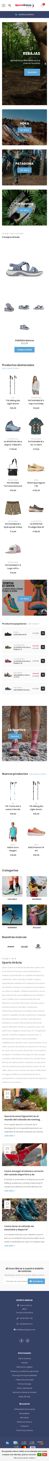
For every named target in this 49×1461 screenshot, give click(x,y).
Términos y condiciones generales (24, 1371)
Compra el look (24, 349)
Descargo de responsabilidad (24, 1375)
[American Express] (7, 1443)
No (45, 1455)
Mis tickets (24, 1417)
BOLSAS (30, 905)
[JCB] (16, 1448)
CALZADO (6, 877)
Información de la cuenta (24, 1409)
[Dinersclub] (32, 1443)
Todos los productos (24, 1430)
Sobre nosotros (24, 1358)
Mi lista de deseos (24, 1422)
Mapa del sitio (24, 1396)
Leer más (9, 1135)
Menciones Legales (25, 1367)
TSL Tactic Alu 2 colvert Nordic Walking (13, 809)
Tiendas (24, 1362)
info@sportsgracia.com (25, 1329)
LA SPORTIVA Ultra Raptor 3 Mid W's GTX (13, 444)
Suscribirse (37, 1281)
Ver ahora (24, 130)
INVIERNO (30, 877)
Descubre (32, 72)
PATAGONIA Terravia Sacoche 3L (13, 486)
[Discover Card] (40, 1443)
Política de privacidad (24, 1379)
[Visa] (32, 1448)
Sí (39, 1455)
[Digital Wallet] (23, 1443)
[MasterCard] (24, 1448)
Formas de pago (24, 1384)
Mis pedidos (24, 1413)
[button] (4, 63)
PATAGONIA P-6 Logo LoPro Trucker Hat (13, 568)
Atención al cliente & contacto (25, 1392)
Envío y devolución (24, 1388)
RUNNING (6, 905)
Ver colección (10, 368)
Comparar (24, 1426)
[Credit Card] (15, 1443)
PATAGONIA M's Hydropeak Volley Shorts (13, 527)
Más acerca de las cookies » (25, 1458)
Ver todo (33, 624)
